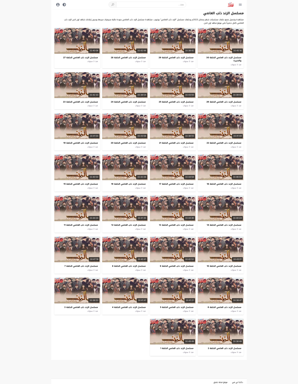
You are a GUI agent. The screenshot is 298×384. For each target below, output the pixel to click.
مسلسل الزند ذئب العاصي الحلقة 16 (128, 184)
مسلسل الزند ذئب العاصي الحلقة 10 (224, 266)
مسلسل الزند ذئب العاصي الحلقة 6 (224, 307)
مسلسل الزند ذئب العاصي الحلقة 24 (128, 102)
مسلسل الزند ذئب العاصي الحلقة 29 (176, 57)
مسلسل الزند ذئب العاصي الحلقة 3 (81, 307)
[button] (112, 4)
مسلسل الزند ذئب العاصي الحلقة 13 (176, 225)
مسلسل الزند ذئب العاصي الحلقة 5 (177, 307)
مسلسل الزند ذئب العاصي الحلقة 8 (129, 266)
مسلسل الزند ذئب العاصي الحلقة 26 (223, 102)
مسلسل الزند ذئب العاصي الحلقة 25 (176, 102)
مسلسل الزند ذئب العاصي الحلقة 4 (129, 307)
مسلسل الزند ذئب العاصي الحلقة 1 (177, 348)
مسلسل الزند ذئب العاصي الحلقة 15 (80, 184)
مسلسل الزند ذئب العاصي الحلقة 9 (177, 266)
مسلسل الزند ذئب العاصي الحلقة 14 (224, 225)
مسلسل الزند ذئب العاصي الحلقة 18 (224, 184)
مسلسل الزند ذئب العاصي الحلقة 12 (128, 225)
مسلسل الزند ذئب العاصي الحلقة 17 (176, 184)
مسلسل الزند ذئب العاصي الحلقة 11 (81, 225)
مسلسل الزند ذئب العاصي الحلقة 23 (80, 102)
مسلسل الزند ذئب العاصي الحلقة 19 (80, 143)
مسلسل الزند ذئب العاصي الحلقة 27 (80, 57)
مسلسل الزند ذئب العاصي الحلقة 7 (81, 266)
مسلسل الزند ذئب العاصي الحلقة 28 (128, 57)
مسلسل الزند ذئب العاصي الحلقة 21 (176, 143)
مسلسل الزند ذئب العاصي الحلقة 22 (224, 143)
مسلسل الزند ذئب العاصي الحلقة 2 (224, 348)
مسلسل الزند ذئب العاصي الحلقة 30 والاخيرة (223, 59)
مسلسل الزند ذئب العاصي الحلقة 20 (128, 143)
